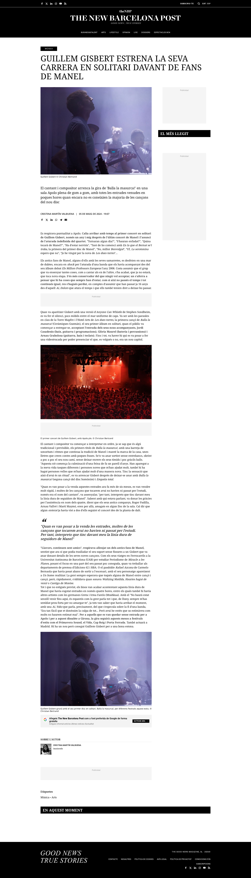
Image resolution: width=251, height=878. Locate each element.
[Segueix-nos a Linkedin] (51, 3)
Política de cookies (144, 859)
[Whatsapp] (56, 219)
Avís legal (162, 859)
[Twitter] (46, 219)
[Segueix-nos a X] (46, 3)
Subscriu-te (187, 3)
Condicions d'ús (202, 859)
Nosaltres (126, 859)
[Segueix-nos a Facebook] (42, 3)
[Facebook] (42, 219)
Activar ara (139, 721)
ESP (208, 3)
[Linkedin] (51, 219)
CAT (204, 3)
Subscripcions (203, 864)
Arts (54, 797)
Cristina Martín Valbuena (57, 213)
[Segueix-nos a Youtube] (60, 3)
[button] (199, 3)
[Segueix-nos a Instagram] (55, 3)
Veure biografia (58, 748)
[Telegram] (61, 219)
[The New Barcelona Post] (64, 857)
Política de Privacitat (181, 859)
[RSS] (65, 3)
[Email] (65, 219)
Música (49, 48)
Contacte (113, 859)
